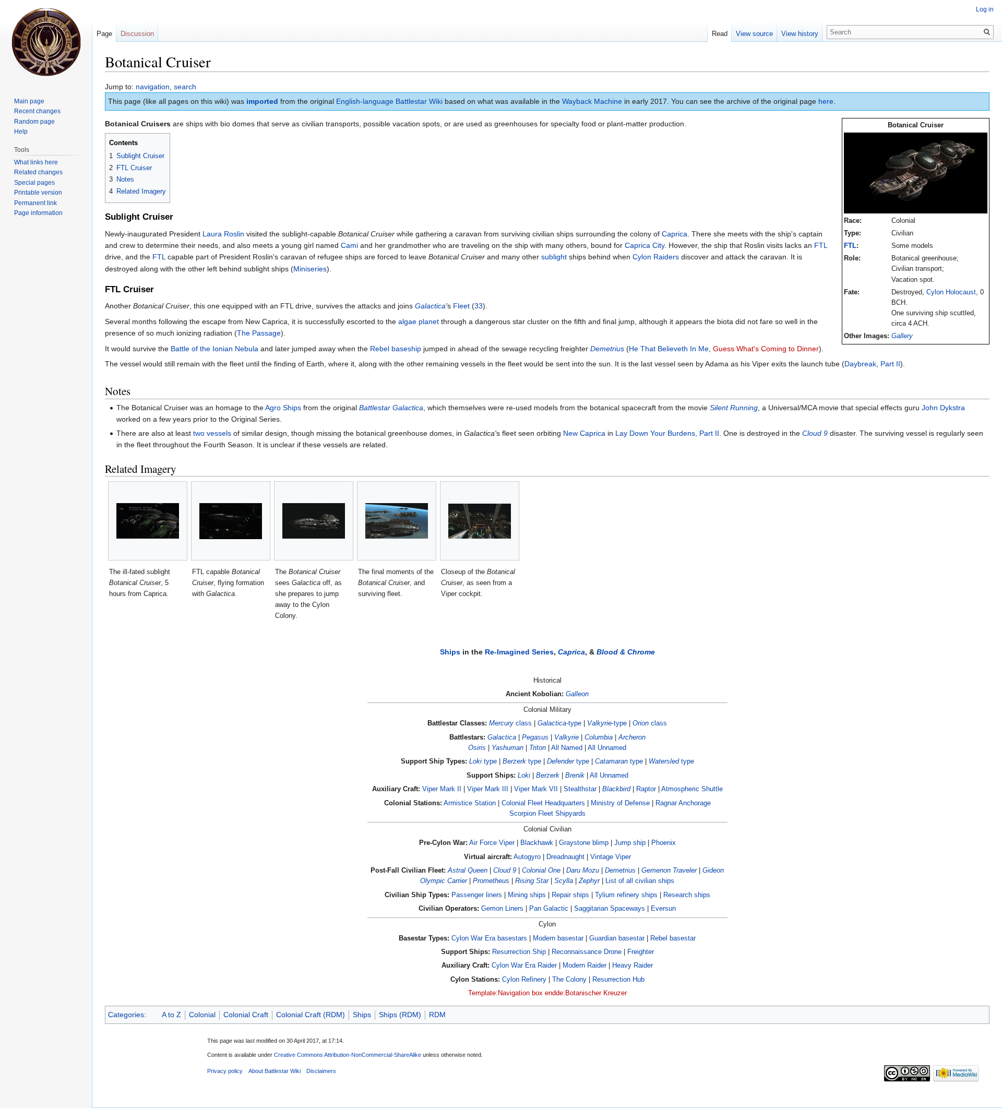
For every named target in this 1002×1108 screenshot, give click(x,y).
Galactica (430, 306)
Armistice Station (470, 803)
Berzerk (547, 775)
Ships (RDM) (400, 1014)
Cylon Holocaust (951, 292)
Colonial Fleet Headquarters (543, 803)
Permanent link (35, 203)
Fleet (461, 306)
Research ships (686, 895)
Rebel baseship (395, 348)
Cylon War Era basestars (489, 938)
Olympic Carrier (443, 881)
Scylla (563, 881)
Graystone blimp (584, 843)
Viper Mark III (487, 789)
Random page (34, 121)
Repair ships (570, 895)
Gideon (713, 870)
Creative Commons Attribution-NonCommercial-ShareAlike (347, 1055)
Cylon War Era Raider (524, 965)
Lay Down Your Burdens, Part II (667, 433)
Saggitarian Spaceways (609, 908)
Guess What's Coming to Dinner (766, 348)
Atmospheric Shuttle (692, 789)
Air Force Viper (492, 843)
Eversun (663, 908)
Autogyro (527, 857)
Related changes (38, 172)
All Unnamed (607, 748)
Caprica (674, 234)
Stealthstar (580, 789)
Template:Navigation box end (512, 993)
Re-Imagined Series (519, 652)
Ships (450, 652)
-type (559, 723)
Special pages (34, 182)
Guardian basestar (617, 938)
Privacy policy (225, 1071)
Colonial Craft (245, 1014)
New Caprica (584, 433)
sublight (554, 257)
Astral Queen (467, 870)
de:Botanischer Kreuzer (591, 993)
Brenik (574, 775)
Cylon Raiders (656, 257)
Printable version (38, 192)
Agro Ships (283, 407)
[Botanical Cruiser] (915, 172)
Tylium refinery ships (626, 895)
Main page (29, 101)
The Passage (259, 333)
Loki (524, 775)
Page (104, 34)
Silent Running (734, 407)
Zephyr (589, 881)
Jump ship (630, 843)
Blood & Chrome (626, 652)
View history (799, 34)
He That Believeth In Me (669, 348)
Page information (38, 213)
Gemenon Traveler (669, 870)
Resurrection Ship (519, 952)
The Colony (569, 979)
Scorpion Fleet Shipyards (547, 813)
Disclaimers (321, 1071)
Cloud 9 (815, 433)
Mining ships (527, 895)
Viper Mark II (441, 789)
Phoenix (663, 843)
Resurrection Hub (618, 979)
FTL (850, 245)
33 (478, 306)
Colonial (202, 1014)
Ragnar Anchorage (683, 803)
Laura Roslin (223, 234)
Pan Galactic (548, 908)
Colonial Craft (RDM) (310, 1014)
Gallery (902, 336)
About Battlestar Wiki (274, 1071)
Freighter (640, 952)
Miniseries (310, 269)
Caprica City (644, 245)
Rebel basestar (673, 938)
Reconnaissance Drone (587, 952)
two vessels (212, 433)
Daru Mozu (582, 870)
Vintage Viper (610, 857)
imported (262, 101)
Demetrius (607, 348)
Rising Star (531, 881)
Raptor (646, 789)
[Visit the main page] (46, 42)
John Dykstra (943, 407)
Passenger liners (476, 895)
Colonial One (541, 870)
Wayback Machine (592, 101)
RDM (437, 1014)
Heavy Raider (632, 965)
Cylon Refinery (524, 979)
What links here (36, 162)
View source (754, 34)
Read (719, 34)
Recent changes (37, 111)
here (825, 101)
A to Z (171, 1014)
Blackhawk (536, 843)
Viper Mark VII (536, 789)
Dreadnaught (565, 857)
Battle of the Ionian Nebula (214, 348)
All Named (566, 748)
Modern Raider (584, 965)
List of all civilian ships (639, 881)
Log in (985, 9)
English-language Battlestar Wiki (389, 101)
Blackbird (616, 789)
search (185, 86)
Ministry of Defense (620, 803)
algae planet (418, 321)
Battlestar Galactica (391, 407)
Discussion (137, 34)
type (483, 761)
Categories (126, 1014)
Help (21, 131)
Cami (349, 245)
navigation (153, 86)
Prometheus (491, 881)
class (510, 723)
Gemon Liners (502, 908)
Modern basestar (558, 938)
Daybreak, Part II (872, 364)
